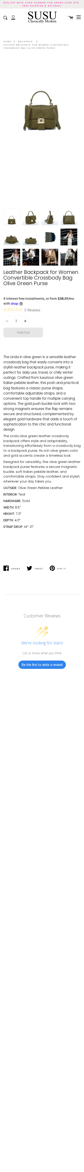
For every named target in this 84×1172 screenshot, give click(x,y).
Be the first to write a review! (42, 665)
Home (7, 41)
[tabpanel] (42, 131)
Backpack (25, 41)
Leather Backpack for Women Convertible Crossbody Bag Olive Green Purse (36, 46)
